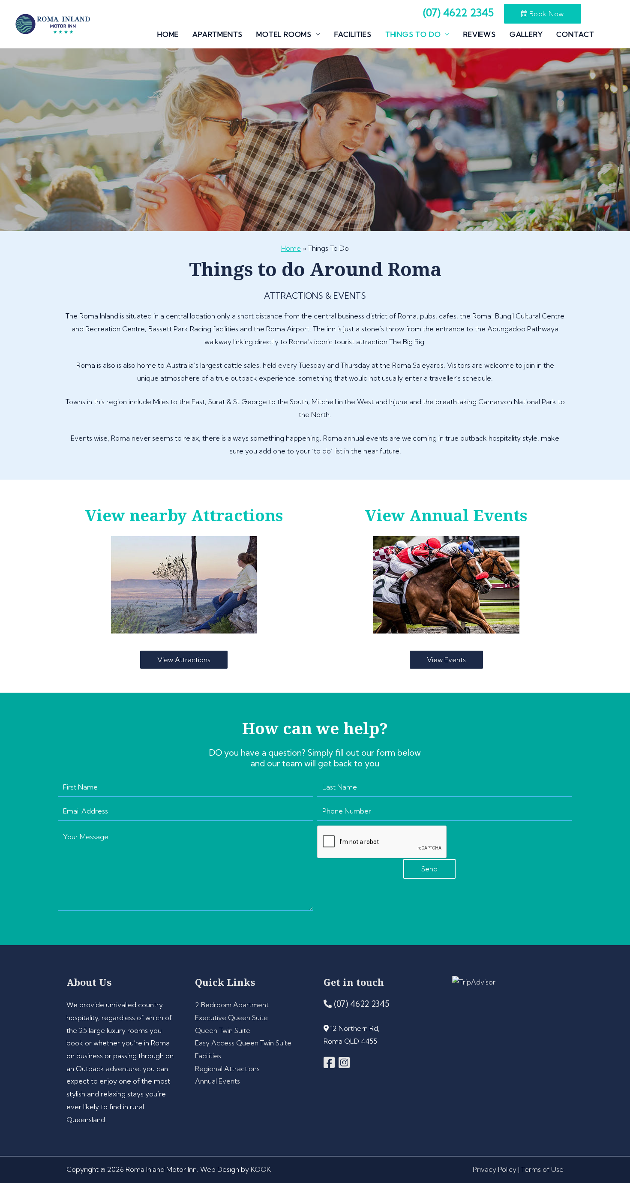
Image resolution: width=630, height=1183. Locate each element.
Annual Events (217, 1081)
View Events (446, 659)
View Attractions (183, 659)
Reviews (479, 34)
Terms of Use (542, 1169)
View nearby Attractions (184, 515)
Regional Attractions (227, 1068)
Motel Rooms (284, 34)
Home (168, 34)
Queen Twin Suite (222, 1030)
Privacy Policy (494, 1169)
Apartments (217, 34)
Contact (575, 34)
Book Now (545, 13)
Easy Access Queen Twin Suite (243, 1043)
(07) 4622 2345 (360, 1004)
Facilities (353, 34)
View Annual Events (446, 515)
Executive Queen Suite (231, 1017)
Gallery (526, 34)
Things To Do (413, 34)
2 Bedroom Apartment (232, 1004)
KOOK (261, 1169)
